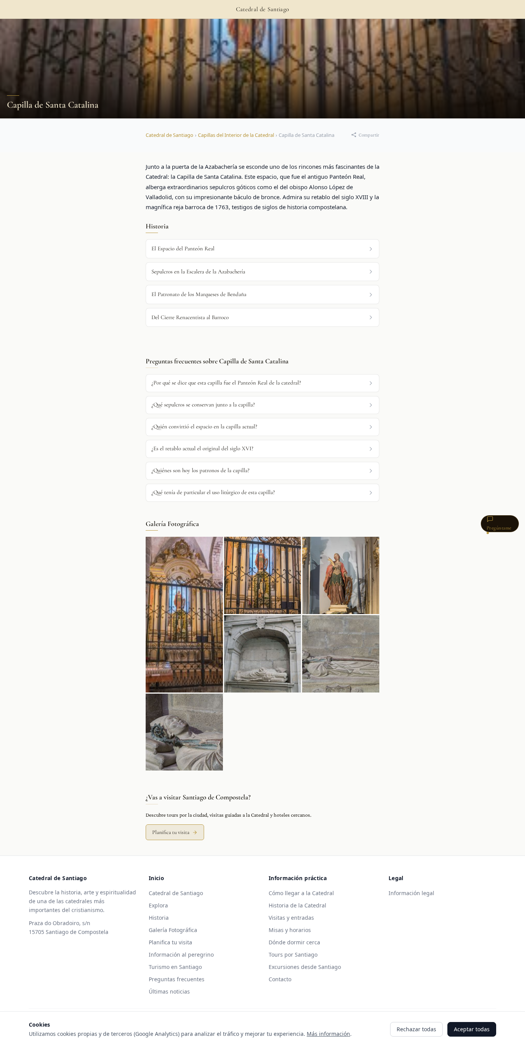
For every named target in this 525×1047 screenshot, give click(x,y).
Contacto (280, 979)
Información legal (411, 893)
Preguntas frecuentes (176, 979)
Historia (159, 917)
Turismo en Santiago (175, 966)
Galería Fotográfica (173, 930)
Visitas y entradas (291, 917)
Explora (158, 905)
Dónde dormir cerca (294, 942)
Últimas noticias (169, 991)
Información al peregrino (181, 954)
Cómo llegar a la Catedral (301, 893)
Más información (328, 1033)
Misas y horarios (290, 930)
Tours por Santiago (293, 954)
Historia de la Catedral (297, 905)
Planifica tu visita (170, 832)
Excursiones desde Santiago (305, 966)
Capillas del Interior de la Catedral (236, 134)
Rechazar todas (416, 1029)
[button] (262, 383)
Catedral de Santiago (169, 134)
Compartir (369, 135)
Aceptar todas (472, 1029)
